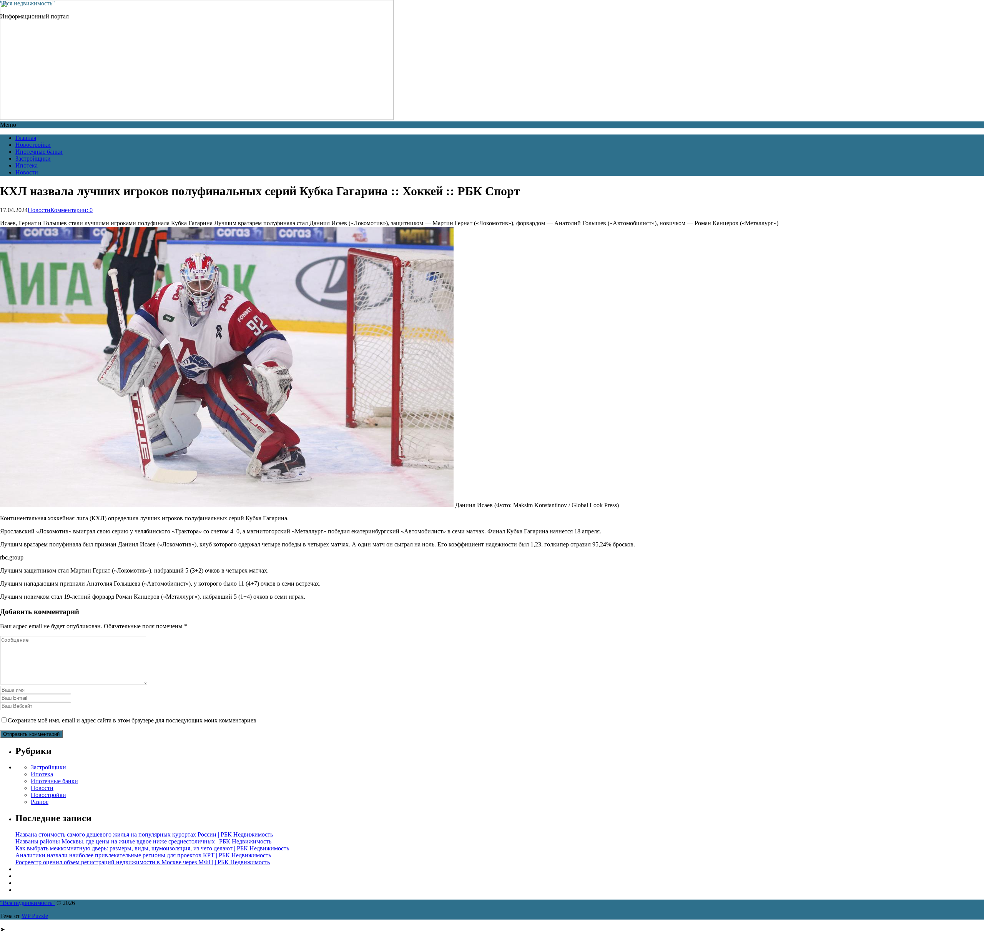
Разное (39, 802)
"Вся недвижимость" (27, 3)
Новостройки (33, 144)
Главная (25, 137)
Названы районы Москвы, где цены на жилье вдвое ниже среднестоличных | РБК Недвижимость (143, 841)
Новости (26, 172)
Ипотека (26, 165)
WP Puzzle (35, 916)
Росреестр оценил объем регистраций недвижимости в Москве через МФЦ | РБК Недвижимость (142, 862)
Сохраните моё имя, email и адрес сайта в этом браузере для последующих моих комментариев (132, 720)
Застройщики (33, 158)
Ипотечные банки (39, 151)
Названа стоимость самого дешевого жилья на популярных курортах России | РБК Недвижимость (144, 834)
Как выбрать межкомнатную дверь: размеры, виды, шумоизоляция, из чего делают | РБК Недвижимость (152, 848)
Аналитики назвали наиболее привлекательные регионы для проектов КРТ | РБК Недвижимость (143, 855)
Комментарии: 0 (71, 210)
